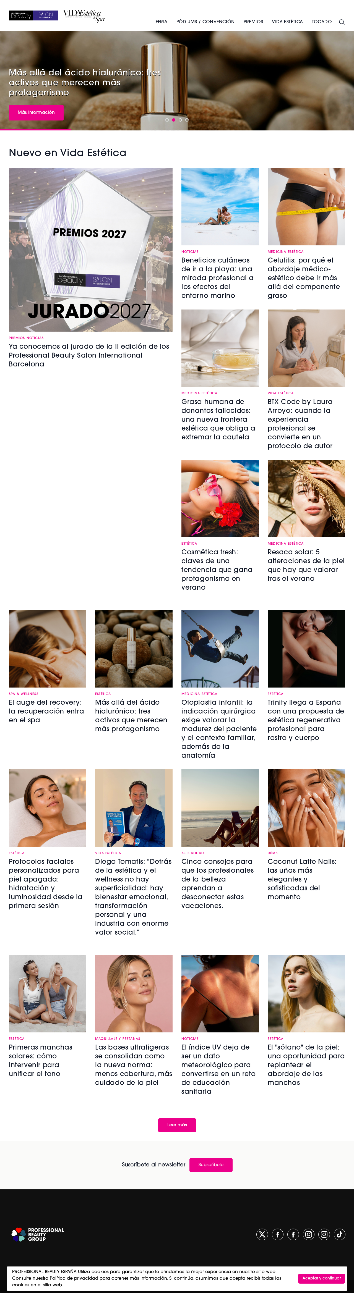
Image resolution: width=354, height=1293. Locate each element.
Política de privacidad (74, 1278)
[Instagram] (308, 1234)
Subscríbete (211, 1165)
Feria (162, 22)
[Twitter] (262, 1234)
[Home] (33, 15)
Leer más (177, 1125)
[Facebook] (277, 1234)
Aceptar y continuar (322, 1278)
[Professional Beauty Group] (37, 1234)
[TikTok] (339, 1234)
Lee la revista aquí (37, 100)
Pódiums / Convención (205, 22)
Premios (253, 22)
